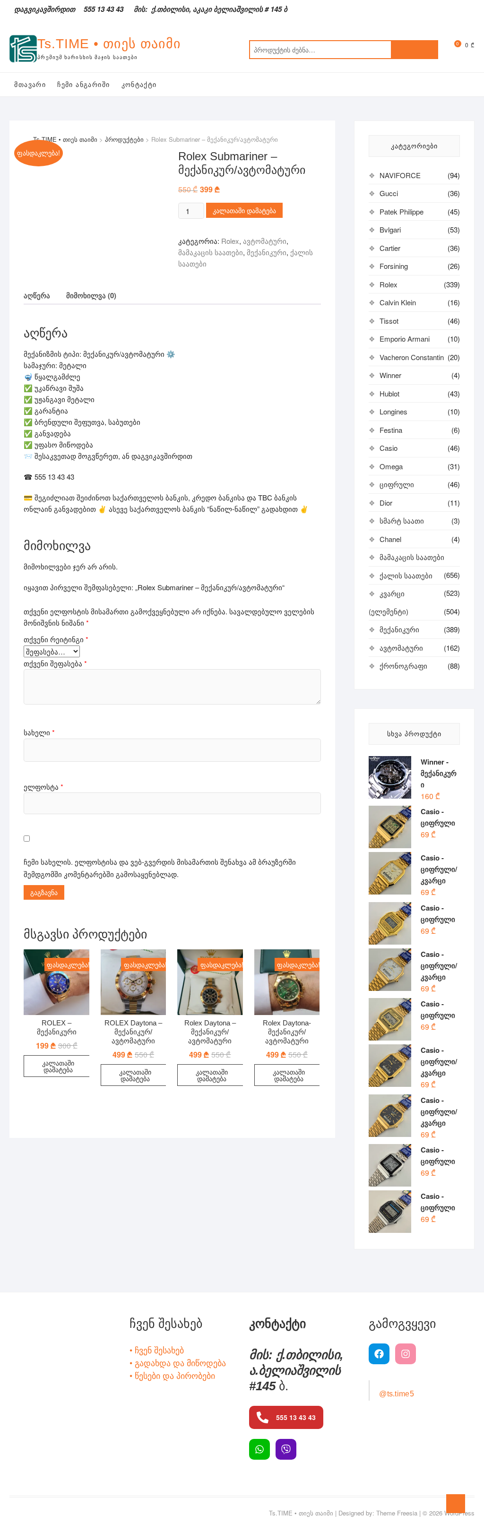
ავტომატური (264, 241)
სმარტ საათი (402, 520)
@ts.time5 (396, 1394)
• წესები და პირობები (172, 1375)
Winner (390, 375)
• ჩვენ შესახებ (157, 1349)
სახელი (39, 732)
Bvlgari (390, 229)
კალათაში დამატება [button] (58, 1066)
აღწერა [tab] (37, 295)
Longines (393, 411)
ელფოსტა (43, 787)
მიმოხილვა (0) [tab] (91, 295)
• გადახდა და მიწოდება (178, 1362)
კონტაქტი (139, 84)
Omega (391, 466)
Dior (386, 503)
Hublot (389, 393)
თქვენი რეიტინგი (56, 639)
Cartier (390, 248)
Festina (391, 430)
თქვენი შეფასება (55, 663)
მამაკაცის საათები (210, 252)
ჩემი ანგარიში (83, 84)
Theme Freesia (396, 1512)
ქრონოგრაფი (403, 666)
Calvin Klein (398, 302)
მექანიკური (266, 252)
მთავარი (30, 84)
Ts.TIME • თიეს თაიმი (109, 43)
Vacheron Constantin (412, 357)
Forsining (394, 266)
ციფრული (397, 484)
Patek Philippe (402, 211)
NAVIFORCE (400, 175)
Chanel (390, 539)
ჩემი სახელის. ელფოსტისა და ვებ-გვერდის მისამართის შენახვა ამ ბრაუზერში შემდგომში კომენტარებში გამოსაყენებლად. (160, 868)
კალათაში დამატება (244, 210)
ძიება (414, 49)
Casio (389, 448)
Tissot (389, 321)
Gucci (389, 193)
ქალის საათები (406, 575)
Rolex (230, 241)
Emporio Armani (405, 339)
